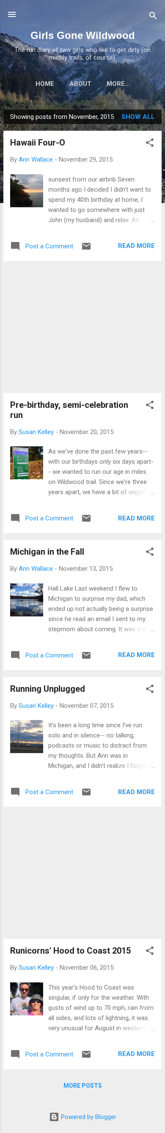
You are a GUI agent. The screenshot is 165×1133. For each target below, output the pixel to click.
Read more (136, 246)
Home (45, 84)
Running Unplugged (47, 689)
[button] (150, 144)
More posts (82, 1085)
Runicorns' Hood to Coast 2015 (70, 951)
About (80, 84)
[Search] (153, 17)
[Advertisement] (82, 327)
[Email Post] (86, 249)
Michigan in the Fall (47, 552)
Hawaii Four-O (37, 143)
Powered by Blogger (87, 1117)
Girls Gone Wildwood (82, 35)
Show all (138, 117)
